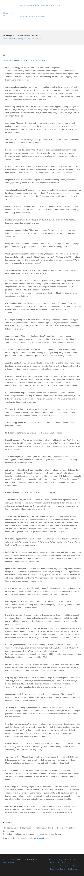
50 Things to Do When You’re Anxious (29, 39)
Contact (58, 5)
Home (5, 39)
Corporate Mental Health (41, 5)
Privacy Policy (64, 866)
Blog (53, 5)
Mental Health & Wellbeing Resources (32, 16)
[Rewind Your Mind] (10, 14)
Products (76, 866)
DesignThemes (8, 862)
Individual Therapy (26, 5)
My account (52, 866)
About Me (51, 860)
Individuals (12, 39)
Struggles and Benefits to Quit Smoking (63, 869)
